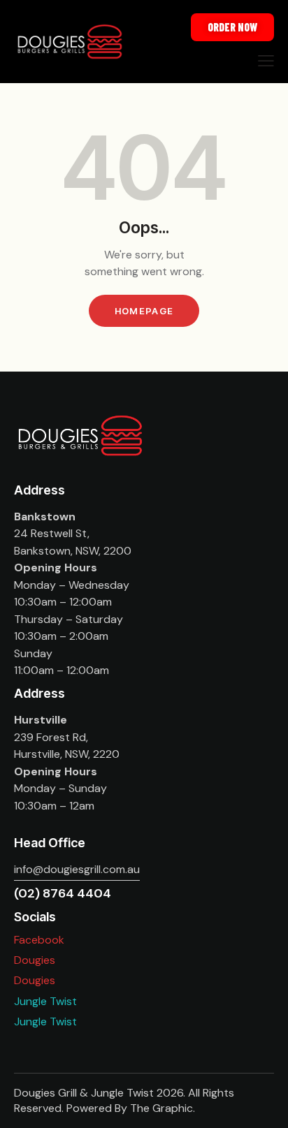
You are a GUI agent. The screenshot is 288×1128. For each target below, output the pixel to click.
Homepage (144, 310)
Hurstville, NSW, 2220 (67, 754)
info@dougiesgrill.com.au (77, 869)
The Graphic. (162, 1108)
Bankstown (44, 516)
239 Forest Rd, (51, 737)
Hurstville (40, 719)
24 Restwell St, (51, 533)
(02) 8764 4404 (62, 893)
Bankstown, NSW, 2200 (72, 550)
